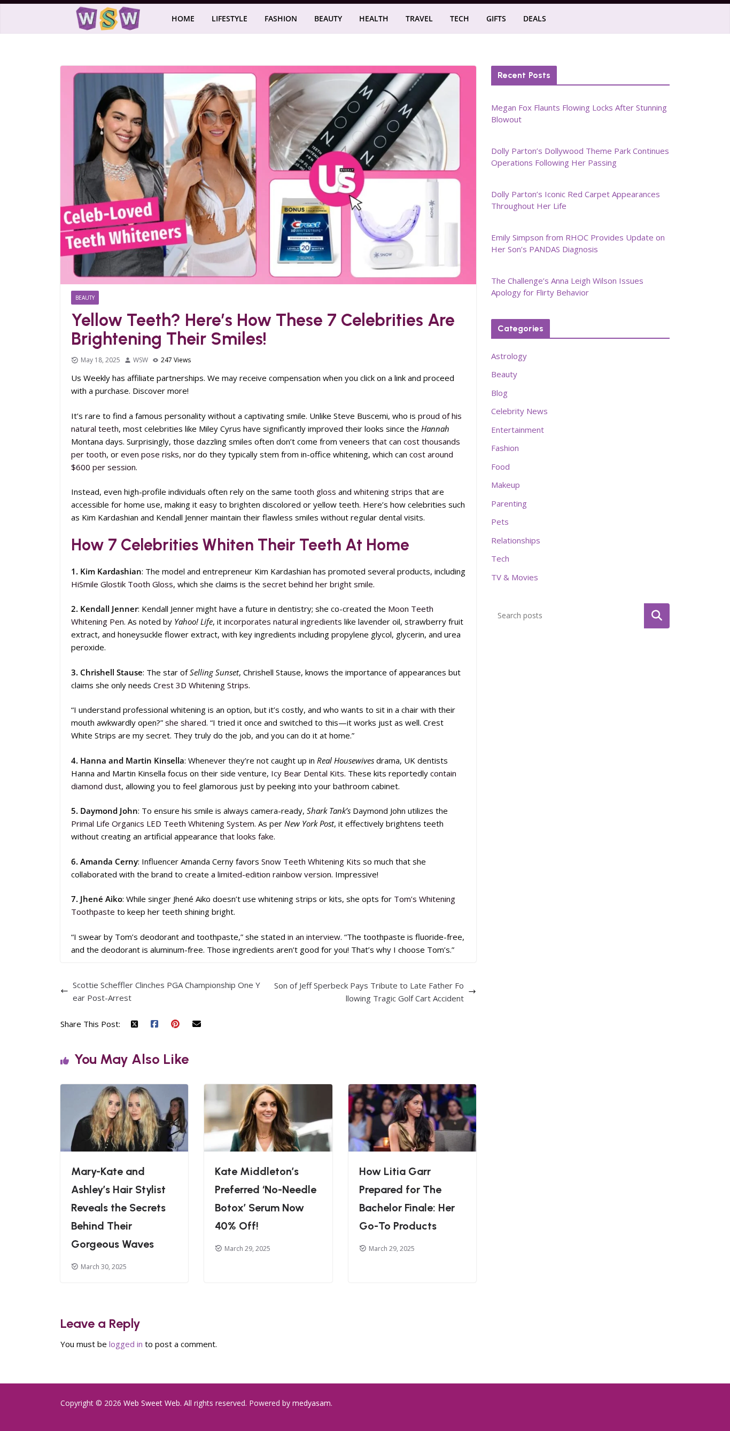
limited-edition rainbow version (274, 874)
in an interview (314, 936)
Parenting (509, 503)
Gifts (496, 18)
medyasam (311, 1403)
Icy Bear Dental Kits (307, 773)
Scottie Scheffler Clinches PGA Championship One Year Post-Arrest (166, 991)
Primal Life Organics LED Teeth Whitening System (162, 823)
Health (374, 18)
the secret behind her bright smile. (311, 584)
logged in (126, 1344)
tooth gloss (315, 491)
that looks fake (247, 836)
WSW (140, 359)
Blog (499, 392)
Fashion (281, 18)
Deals (534, 18)
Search (657, 615)
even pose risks (150, 454)
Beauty (328, 18)
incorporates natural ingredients (283, 621)
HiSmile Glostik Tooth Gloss (122, 584)
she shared (185, 722)
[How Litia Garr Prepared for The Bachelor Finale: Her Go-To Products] (412, 1090)
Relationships (515, 540)
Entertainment (517, 429)
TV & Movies (514, 577)
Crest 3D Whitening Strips (200, 685)
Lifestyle (229, 18)
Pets (500, 521)
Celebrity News (519, 411)
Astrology (509, 356)
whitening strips (383, 491)
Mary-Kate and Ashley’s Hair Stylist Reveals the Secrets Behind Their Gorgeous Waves (118, 1207)
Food (500, 466)
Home (183, 18)
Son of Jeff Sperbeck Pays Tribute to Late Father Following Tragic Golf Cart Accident (369, 992)
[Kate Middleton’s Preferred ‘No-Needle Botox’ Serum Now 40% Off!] (268, 1090)
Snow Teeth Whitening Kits (311, 861)
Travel (419, 18)
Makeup (505, 484)
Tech (459, 18)
